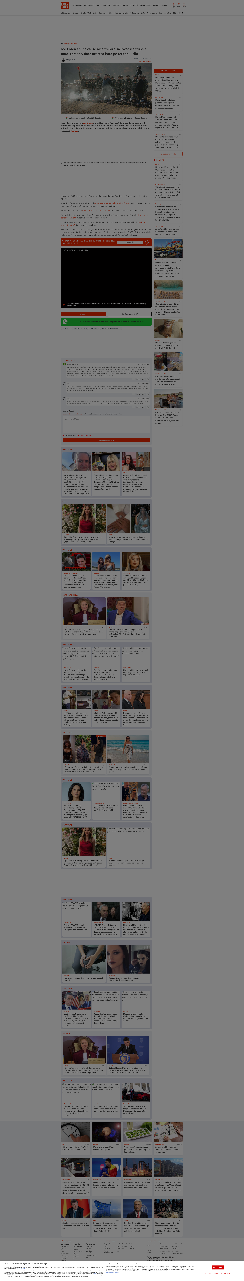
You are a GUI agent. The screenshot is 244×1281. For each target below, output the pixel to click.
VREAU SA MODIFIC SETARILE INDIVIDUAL (218, 1274)
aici (95, 1273)
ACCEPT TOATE (218, 1267)
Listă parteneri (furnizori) (112, 1272)
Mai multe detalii (20, 1268)
